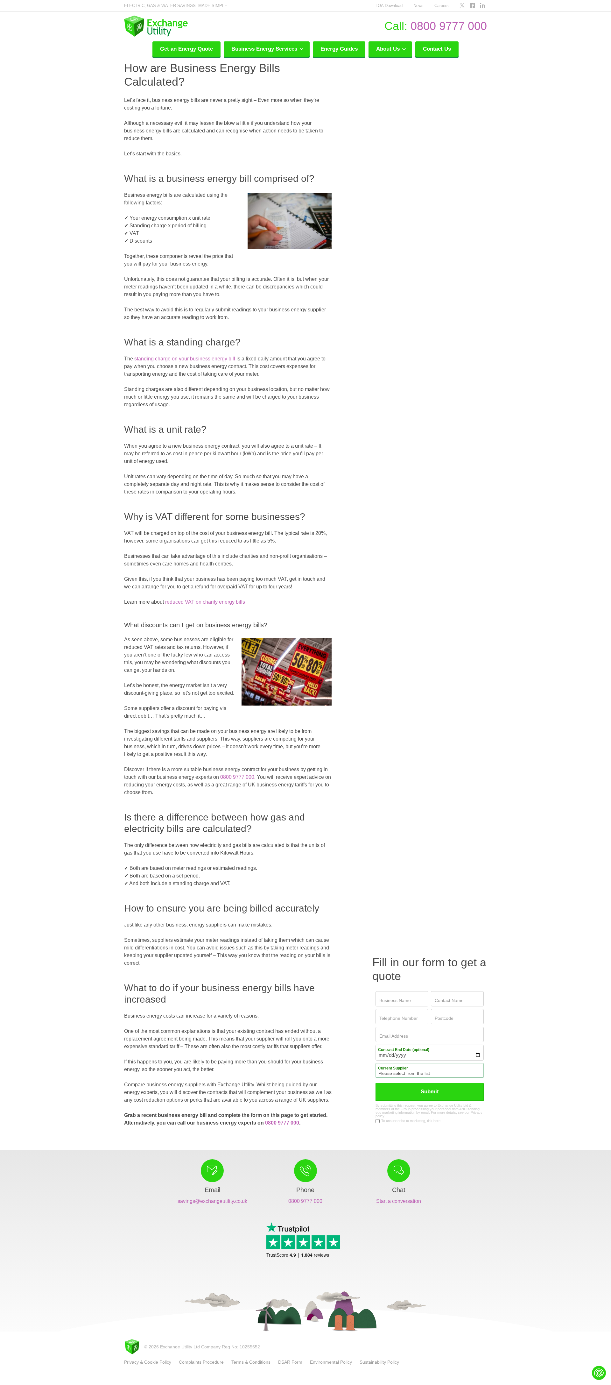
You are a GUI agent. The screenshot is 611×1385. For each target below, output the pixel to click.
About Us (388, 49)
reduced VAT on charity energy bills (205, 602)
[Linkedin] (482, 5)
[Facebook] (472, 5)
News (418, 5)
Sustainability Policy (379, 1362)
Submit (430, 1092)
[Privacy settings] (599, 1373)
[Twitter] (462, 5)
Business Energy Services (265, 49)
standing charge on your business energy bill (184, 358)
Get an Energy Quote (186, 49)
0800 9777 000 (449, 25)
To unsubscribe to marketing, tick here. (411, 1121)
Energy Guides (339, 49)
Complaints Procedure (201, 1362)
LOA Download (389, 5)
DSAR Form (290, 1362)
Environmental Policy (331, 1362)
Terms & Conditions (250, 1362)
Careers (441, 5)
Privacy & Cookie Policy (147, 1362)
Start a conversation (398, 1201)
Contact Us (437, 49)
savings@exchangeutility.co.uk (212, 1201)
